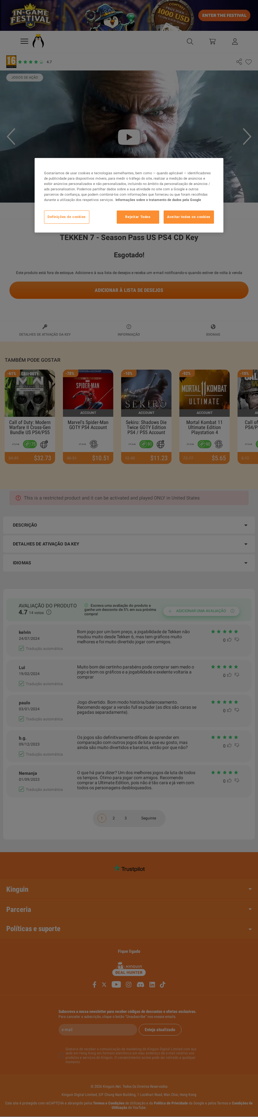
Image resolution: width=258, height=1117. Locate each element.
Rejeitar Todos (137, 217)
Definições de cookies (67, 217)
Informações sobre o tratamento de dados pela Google (158, 200)
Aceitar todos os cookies (188, 217)
